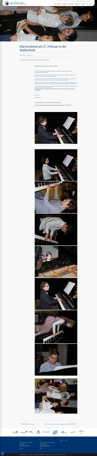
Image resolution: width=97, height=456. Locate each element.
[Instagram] (63, 441)
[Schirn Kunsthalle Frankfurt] (31, 432)
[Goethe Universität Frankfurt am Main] (15, 432)
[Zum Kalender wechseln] (90, 4)
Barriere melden (49, 454)
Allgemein (29, 55)
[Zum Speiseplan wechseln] (87, 4)
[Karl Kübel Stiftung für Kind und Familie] (23, 432)
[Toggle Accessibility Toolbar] (2, 453)
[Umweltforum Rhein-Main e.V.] (55, 432)
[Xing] (65, 441)
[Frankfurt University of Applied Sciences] (64, 432)
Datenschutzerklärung (24, 454)
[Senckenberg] (46, 432)
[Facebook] (61, 441)
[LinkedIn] (67, 441)
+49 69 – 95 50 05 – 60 (47, 446)
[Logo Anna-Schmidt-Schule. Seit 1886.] (6, 3)
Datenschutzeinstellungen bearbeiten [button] (59, 454)
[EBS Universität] (81, 432)
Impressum (31, 454)
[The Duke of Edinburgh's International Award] (72, 432)
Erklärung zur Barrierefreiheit (39, 454)
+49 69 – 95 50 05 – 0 (27, 446)
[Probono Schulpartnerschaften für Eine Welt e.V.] (38, 432)
